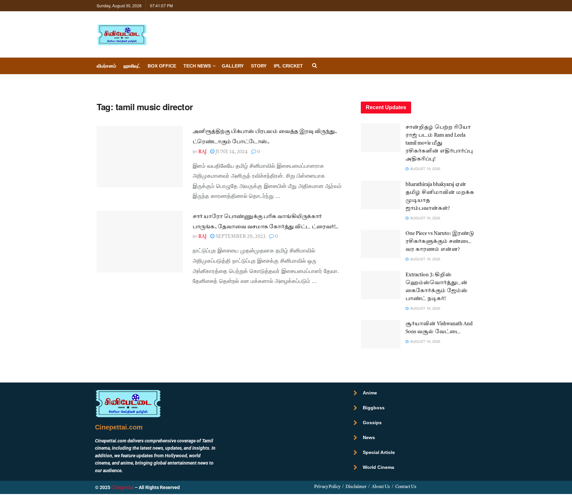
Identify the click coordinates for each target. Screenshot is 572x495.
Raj (202, 152)
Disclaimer (356, 487)
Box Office (162, 65)
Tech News (197, 65)
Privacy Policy (327, 487)
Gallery (233, 65)
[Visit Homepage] (122, 34)
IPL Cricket (288, 65)
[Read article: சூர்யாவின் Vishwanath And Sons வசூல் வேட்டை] (381, 334)
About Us (381, 487)
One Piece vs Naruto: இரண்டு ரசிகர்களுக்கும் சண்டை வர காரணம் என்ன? (439, 241)
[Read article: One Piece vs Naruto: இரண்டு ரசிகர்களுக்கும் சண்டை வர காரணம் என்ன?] (381, 244)
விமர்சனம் (106, 65)
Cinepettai (122, 487)
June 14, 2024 (231, 152)
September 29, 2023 (240, 236)
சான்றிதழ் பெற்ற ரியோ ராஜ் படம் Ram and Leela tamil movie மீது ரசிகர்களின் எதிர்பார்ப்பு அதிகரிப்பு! (439, 143)
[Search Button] (314, 66)
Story (258, 65)
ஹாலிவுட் (131, 65)
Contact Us (405, 487)
